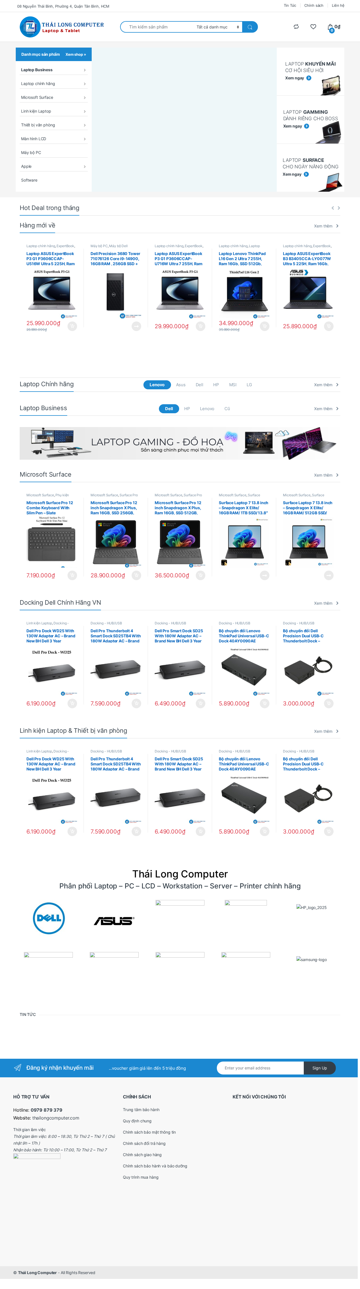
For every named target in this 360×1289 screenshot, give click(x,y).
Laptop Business (37, 69)
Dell (199, 384)
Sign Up (319, 1067)
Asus (181, 384)
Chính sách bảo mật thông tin (149, 1132)
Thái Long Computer (37, 1272)
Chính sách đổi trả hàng (144, 1143)
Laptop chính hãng (38, 83)
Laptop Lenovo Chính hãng (239, 248)
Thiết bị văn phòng (38, 124)
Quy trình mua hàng (140, 1177)
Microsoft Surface (37, 97)
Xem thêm (323, 226)
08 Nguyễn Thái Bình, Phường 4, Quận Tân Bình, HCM (63, 6)
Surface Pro (129, 495)
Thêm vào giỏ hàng (72, 326)
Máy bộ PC (31, 152)
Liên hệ (338, 5)
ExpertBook (65, 246)
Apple (26, 166)
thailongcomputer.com (55, 1118)
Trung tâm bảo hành (141, 1109)
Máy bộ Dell (118, 246)
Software (29, 180)
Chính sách (313, 5)
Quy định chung (137, 1120)
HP (216, 384)
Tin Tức (290, 5)
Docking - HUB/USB (106, 623)
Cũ (227, 408)
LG (249, 384)
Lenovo (157, 384)
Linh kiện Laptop (36, 111)
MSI (233, 384)
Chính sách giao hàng (142, 1154)
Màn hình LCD (33, 138)
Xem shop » (76, 54)
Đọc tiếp (136, 326)
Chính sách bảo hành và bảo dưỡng (155, 1165)
